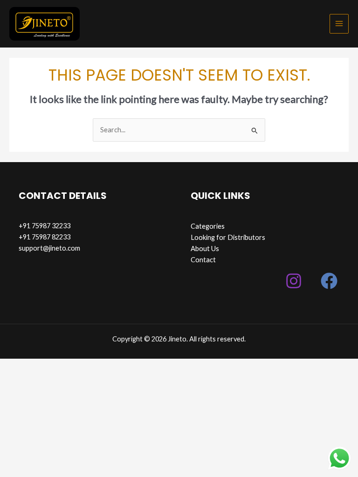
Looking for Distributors (228, 237)
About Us (205, 248)
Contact (203, 260)
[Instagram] (293, 281)
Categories (208, 226)
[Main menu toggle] (339, 23)
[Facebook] (329, 281)
